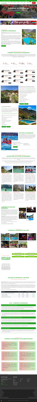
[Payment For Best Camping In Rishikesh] (32, 5)
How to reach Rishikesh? (6, 328)
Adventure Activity (15, 383)
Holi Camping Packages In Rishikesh (24, 397)
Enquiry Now (34, 3)
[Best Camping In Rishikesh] (4, 3)
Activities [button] (18, 2)
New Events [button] (28, 2)
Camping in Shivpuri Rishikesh (8, 207)
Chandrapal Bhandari (26, 400)
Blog (20, 380)
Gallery (22, 2)
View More (18, 12)
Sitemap (28, 380)
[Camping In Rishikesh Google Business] (26, 0)
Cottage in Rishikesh (13, 391)
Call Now (9, 126)
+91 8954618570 (8, 0)
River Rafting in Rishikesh (7, 392)
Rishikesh (2, 35)
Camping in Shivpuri (19, 392)
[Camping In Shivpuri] (23, 236)
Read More (22, 77)
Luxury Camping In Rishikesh (6, 106)
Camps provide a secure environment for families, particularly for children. (15, 323)
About (11, 2)
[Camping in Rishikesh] (5, 236)
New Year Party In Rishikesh (12, 397)
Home (9, 2)
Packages (14, 380)
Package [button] (14, 2)
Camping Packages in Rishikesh (6, 391)
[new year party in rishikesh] (18, 22)
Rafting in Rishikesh (26, 133)
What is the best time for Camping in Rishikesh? (9, 305)
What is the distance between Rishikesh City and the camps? (12, 317)
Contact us (28, 381)
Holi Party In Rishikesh (17, 397)
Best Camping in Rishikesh (13, 392)
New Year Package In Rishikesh (32, 396)
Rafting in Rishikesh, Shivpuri (18, 277)
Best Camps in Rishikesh (17, 396)
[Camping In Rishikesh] (14, 244)
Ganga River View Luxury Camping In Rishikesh (26, 86)
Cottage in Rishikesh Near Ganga (25, 391)
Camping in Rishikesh (18, 8)
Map (20, 381)
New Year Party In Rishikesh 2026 (24, 396)
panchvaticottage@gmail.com (4, 384)
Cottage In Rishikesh (15, 382)
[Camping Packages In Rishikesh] (5, 244)
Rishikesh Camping (24, 392)
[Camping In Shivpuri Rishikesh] (14, 236)
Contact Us (25, 3)
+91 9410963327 (4, 0)
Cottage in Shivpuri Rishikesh (18, 391)
